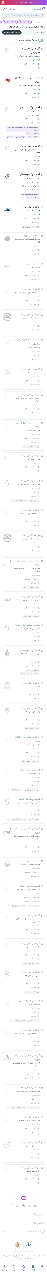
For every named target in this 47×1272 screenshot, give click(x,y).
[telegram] (23, 1205)
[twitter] (17, 1205)
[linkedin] (29, 1205)
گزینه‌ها (33, 1269)
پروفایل (4, 1269)
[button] (39, 22)
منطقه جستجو (11, 22)
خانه (42, 1269)
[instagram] (11, 1205)
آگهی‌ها (23, 1269)
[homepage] (23, 1198)
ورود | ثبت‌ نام (8, 9)
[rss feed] (35, 1205)
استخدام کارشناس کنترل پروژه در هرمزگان (26, 27)
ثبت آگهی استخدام (11, 32)
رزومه (14, 1269)
